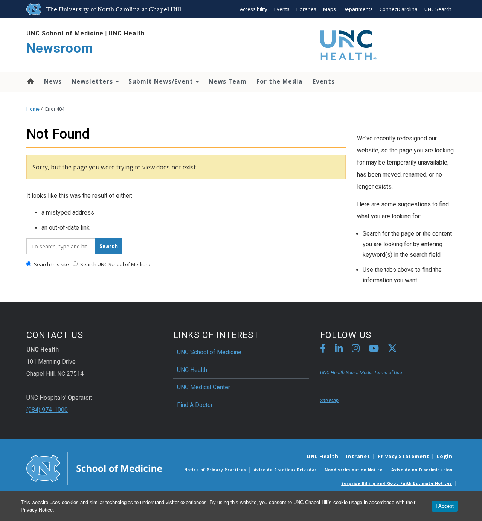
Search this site (51, 264)
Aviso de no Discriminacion (422, 469)
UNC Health (126, 33)
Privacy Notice (37, 510)
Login (445, 456)
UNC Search (437, 9)
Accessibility (253, 9)
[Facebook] (323, 349)
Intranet (358, 456)
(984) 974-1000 (47, 409)
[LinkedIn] (339, 349)
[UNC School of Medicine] (94, 468)
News (53, 81)
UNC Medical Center (203, 387)
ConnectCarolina (399, 9)
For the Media (279, 81)
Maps (329, 9)
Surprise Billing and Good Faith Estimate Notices (396, 483)
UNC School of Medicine (65, 33)
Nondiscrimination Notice (354, 469)
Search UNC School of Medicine (115, 264)
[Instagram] (356, 349)
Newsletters (93, 81)
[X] (392, 349)
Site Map (329, 400)
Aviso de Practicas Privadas (285, 469)
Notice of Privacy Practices (215, 469)
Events (282, 9)
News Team (228, 81)
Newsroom (59, 48)
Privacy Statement (403, 456)
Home (30, 81)
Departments (358, 9)
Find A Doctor (195, 404)
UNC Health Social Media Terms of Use (361, 372)
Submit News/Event (161, 81)
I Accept (445, 506)
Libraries (306, 9)
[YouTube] (374, 349)
